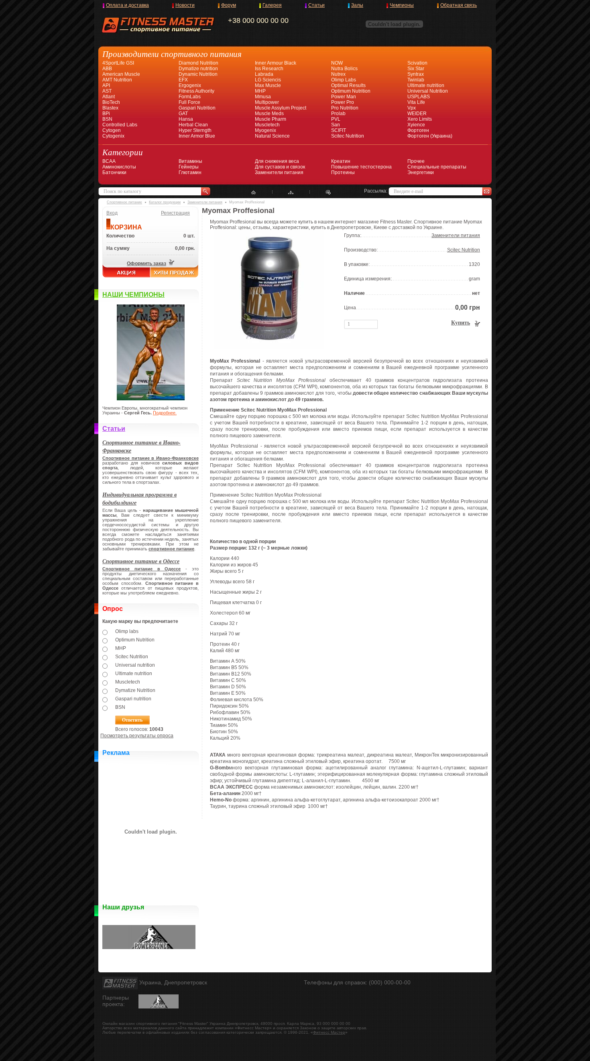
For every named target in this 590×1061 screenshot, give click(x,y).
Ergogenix (190, 85)
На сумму (118, 248)
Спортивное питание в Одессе (140, 561)
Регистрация (175, 213)
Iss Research (269, 68)
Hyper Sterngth (195, 130)
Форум (228, 5)
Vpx (411, 108)
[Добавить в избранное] (328, 192)
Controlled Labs (119, 125)
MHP (260, 91)
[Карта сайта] (290, 192)
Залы (357, 5)
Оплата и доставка (127, 5)
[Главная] (253, 192)
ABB (107, 68)
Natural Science (272, 136)
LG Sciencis (268, 80)
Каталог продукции (165, 202)
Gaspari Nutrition (197, 108)
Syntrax (415, 74)
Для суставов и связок (280, 167)
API (106, 85)
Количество (120, 236)
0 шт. (189, 236)
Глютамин (190, 172)
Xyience (416, 125)
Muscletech (267, 125)
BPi (106, 113)
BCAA (109, 161)
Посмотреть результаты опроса (136, 735)
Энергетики (420, 172)
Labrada (264, 74)
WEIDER (417, 113)
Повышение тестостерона (361, 167)
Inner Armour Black (275, 63)
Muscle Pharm (270, 119)
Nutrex (338, 74)
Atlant (108, 96)
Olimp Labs (343, 80)
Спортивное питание (124, 202)
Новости (185, 5)
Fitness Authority (196, 91)
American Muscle (121, 74)
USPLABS (418, 96)
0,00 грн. (185, 248)
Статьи (316, 5)
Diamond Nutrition (198, 63)
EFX (183, 80)
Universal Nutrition (427, 91)
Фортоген (418, 130)
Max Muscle (268, 85)
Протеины (343, 172)
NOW (337, 63)
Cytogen (111, 130)
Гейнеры (189, 167)
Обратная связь (458, 5)
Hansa (186, 119)
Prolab (338, 113)
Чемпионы (402, 5)
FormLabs (190, 96)
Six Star (415, 68)
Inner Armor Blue (197, 136)
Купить (460, 323)
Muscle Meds (269, 113)
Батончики (114, 172)
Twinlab (415, 80)
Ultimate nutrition (425, 85)
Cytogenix (113, 136)
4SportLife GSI (118, 63)
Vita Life (416, 102)
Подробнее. (165, 412)
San (335, 125)
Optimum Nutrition (350, 91)
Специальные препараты (436, 167)
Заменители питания (279, 172)
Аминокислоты (119, 167)
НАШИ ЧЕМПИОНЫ (133, 294)
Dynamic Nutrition (198, 74)
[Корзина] (170, 263)
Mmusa (263, 96)
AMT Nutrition (117, 80)
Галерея (272, 5)
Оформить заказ (146, 263)
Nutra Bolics (344, 68)
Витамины (190, 161)
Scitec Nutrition (347, 136)
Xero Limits (419, 119)
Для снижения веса (277, 161)
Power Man (343, 96)
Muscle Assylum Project (280, 108)
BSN (107, 119)
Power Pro (342, 102)
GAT (183, 113)
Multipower (267, 102)
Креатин (340, 161)
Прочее (416, 161)
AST (107, 91)
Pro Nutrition (344, 108)
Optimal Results (348, 85)
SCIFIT (338, 130)
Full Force (189, 102)
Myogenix (265, 130)
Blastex (110, 108)
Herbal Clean (193, 125)
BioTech (111, 102)
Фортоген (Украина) (429, 136)
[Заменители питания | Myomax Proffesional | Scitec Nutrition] (269, 347)
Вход (112, 213)
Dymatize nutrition (198, 68)
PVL (335, 119)
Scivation (417, 63)
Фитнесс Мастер (329, 1032)
